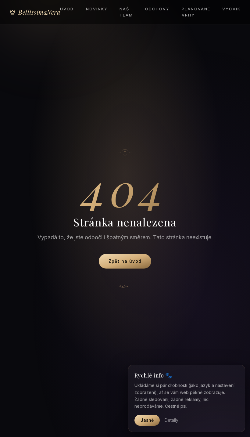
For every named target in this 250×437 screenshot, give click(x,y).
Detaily (171, 420)
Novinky (97, 8)
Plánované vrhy (196, 11)
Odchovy (157, 8)
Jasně (147, 420)
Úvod (67, 8)
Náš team (126, 11)
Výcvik (231, 8)
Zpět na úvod (125, 261)
